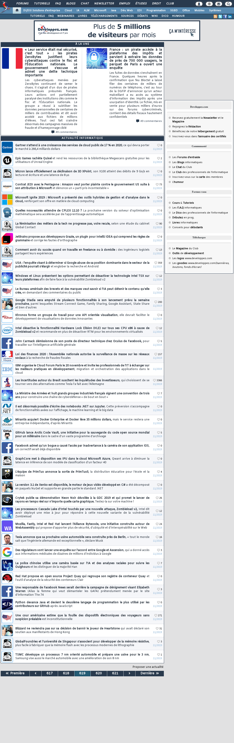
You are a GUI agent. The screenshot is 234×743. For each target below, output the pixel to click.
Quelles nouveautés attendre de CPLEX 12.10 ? (82, 212)
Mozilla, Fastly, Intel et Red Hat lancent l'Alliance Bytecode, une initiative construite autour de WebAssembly (82, 526)
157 (160, 354)
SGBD (174, 10)
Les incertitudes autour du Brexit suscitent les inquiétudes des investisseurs (82, 382)
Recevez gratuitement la (194, 118)
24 (160, 524)
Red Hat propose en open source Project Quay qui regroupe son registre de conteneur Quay (82, 578)
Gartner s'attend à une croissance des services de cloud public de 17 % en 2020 (82, 147)
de (188, 253)
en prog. (183, 217)
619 (82, 673)
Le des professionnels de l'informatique (200, 172)
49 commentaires (66, 132)
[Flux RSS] (215, 16)
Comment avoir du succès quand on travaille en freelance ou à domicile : (82, 251)
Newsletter (104, 3)
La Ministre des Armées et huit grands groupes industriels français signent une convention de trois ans (82, 395)
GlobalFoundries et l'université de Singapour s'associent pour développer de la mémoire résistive (82, 643)
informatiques (185, 222)
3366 (159, 380)
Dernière (148, 673)
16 (160, 537)
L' (178, 182)
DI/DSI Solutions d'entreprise (41, 10)
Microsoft (100, 10)
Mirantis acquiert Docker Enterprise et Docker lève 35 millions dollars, (82, 421)
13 (160, 250)
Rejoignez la (186, 126)
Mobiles (199, 10)
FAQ (58, 3)
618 (66, 673)
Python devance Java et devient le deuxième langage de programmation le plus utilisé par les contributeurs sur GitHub (82, 604)
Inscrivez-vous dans (199, 136)
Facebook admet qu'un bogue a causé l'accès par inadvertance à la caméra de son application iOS (82, 447)
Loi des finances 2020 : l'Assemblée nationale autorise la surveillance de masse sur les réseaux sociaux (82, 356)
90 (160, 223)
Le (177, 167)
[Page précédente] (36, 674)
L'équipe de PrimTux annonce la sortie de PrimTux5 (82, 473)
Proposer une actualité (148, 667)
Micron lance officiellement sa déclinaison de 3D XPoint (82, 173)
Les (186, 157)
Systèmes (215, 10)
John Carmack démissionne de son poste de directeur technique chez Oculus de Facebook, (82, 343)
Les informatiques (187, 162)
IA (78, 10)
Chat (84, 3)
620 (99, 673)
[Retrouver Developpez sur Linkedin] (230, 16)
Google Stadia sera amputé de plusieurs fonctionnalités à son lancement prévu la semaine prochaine (82, 304)
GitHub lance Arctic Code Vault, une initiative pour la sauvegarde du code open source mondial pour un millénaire (82, 434)
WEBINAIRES (65, 16)
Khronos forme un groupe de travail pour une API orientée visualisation (82, 317)
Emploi (124, 3)
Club (170, 3)
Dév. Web (127, 10)
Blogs (71, 3)
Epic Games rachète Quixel (82, 160)
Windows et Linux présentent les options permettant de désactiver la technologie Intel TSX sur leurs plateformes (82, 278)
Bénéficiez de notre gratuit (198, 131)
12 (160, 276)
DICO (165, 16)
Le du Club (185, 248)
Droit (156, 3)
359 (160, 263)
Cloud (68, 10)
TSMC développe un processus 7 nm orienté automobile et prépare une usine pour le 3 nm (82, 656)
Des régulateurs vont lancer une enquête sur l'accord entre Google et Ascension (82, 552)
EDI (139, 10)
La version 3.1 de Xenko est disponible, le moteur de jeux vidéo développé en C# (82, 487)
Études (141, 3)
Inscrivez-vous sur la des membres (197, 177)
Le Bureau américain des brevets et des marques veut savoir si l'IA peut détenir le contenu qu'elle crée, (82, 291)
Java (113, 10)
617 (50, 673)
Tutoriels (41, 3)
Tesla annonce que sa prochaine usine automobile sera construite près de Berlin (82, 539)
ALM (87, 10)
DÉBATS (142, 16)
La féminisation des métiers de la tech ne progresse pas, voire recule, (82, 225)
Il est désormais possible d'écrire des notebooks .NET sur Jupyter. (82, 408)
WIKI (155, 16)
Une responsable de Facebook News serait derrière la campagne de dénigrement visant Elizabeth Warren (82, 591)
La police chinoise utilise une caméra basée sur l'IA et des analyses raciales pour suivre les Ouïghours (82, 565)
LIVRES (82, 16)
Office (186, 10)
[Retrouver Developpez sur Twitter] (220, 16)
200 (160, 302)
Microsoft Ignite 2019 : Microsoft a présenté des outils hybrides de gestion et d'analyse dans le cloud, (82, 199)
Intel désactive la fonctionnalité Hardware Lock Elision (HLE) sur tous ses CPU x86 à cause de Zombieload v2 (82, 330)
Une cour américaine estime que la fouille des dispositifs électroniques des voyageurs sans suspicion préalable (82, 617)
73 (160, 184)
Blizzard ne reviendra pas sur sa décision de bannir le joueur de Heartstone (82, 630)
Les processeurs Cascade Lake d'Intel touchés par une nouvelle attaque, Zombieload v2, (82, 512)
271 (160, 615)
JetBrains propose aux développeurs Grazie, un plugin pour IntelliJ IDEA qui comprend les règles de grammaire (82, 238)
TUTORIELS (37, 16)
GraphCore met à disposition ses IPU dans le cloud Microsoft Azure (82, 460)
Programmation (156, 10)
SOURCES (127, 16)
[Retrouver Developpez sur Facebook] (225, 16)
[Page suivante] (130, 674)
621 (115, 673)
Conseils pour (187, 227)
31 (160, 628)
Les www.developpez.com (192, 258)
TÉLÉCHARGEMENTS (104, 16)
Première (16, 673)
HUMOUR (178, 16)
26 (160, 498)
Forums (22, 3)
